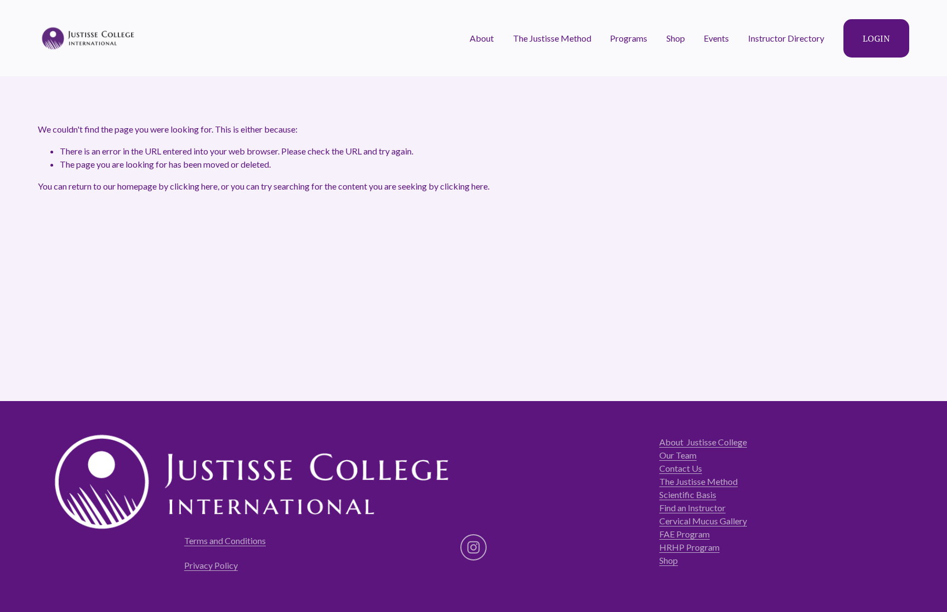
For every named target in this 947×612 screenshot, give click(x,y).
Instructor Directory (786, 38)
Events (716, 38)
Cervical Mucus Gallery (703, 521)
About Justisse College (703, 442)
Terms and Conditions (225, 540)
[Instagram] (473, 547)
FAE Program (684, 534)
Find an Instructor (692, 507)
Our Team (678, 455)
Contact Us (680, 468)
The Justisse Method (698, 481)
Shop (675, 38)
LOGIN (876, 38)
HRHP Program (689, 547)
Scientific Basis (687, 494)
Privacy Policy (211, 565)
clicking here (194, 186)
